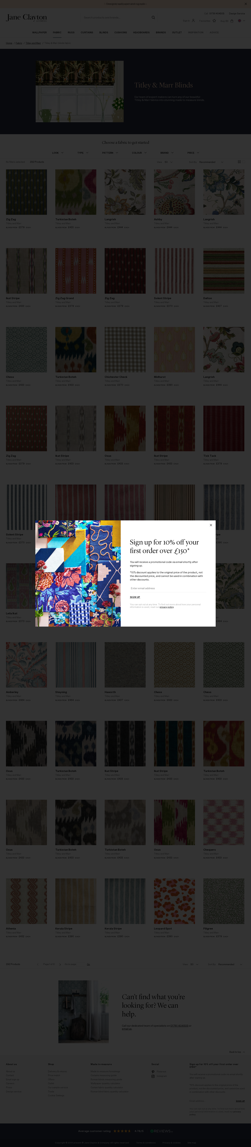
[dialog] (125, 573)
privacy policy (167, 607)
